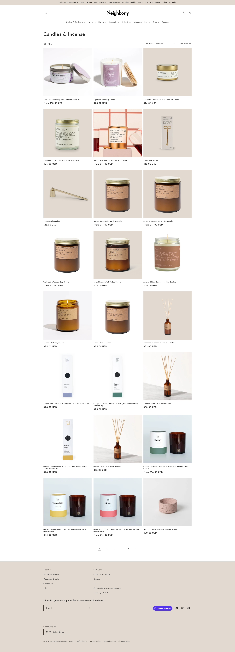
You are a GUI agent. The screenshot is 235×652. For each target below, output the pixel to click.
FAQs (96, 583)
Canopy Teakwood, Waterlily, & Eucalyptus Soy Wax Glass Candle (165, 468)
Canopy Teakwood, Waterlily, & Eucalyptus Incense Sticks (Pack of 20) (116, 405)
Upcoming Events (51, 579)
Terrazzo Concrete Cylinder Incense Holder (160, 529)
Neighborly (54, 641)
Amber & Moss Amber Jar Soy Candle (158, 221)
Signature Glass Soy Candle (104, 100)
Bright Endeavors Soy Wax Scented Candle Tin (61, 100)
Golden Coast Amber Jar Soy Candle (108, 221)
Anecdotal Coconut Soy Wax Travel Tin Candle (161, 100)
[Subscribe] (89, 608)
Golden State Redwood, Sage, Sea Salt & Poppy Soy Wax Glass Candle (65, 530)
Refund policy (82, 641)
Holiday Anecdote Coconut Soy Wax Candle (110, 160)
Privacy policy (95, 641)
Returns (97, 579)
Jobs (45, 588)
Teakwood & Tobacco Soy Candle (56, 282)
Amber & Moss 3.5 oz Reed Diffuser (157, 404)
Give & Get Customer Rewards (107, 588)
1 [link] (99, 548)
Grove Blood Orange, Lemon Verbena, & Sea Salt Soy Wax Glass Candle (116, 530)
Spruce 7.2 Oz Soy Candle (53, 343)
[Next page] (136, 549)
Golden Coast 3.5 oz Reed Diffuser (107, 467)
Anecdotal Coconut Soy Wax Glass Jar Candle (61, 160)
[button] (46, 13)
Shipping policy (124, 641)
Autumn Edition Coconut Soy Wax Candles (159, 282)
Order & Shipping (102, 574)
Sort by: (149, 43)
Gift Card (98, 569)
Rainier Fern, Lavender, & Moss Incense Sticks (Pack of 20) (66, 404)
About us (47, 569)
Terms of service (109, 641)
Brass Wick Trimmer (151, 160)
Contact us (48, 583)
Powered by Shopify (67, 641)
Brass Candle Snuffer (51, 221)
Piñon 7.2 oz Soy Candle (103, 343)
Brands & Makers (51, 574)
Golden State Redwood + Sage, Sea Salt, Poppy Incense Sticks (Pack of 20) (65, 468)
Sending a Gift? (101, 592)
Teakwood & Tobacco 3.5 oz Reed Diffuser (159, 343)
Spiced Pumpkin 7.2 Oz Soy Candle (107, 282)
